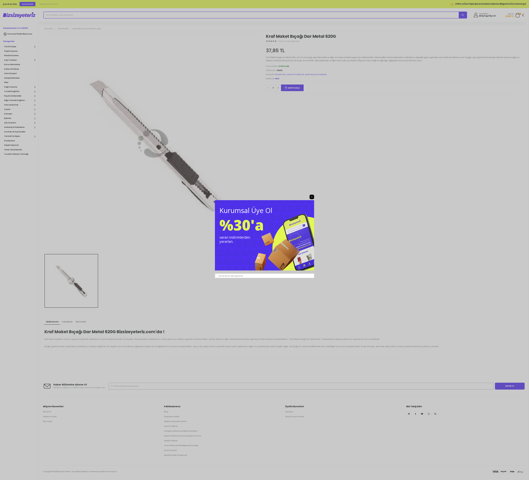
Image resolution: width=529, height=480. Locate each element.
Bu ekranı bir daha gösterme (231, 276)
